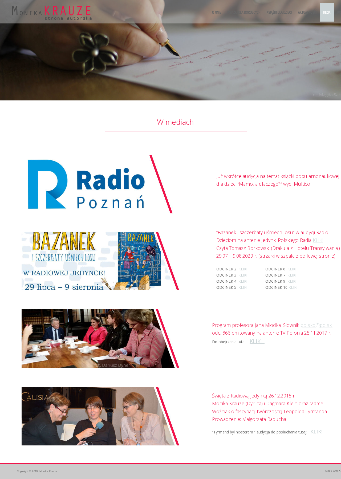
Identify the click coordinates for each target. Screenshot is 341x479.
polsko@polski (316, 325)
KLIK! (256, 341)
